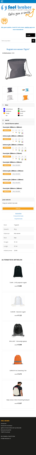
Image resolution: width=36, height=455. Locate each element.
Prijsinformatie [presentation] (18, 219)
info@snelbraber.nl (6, 438)
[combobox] (16, 41)
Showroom (3, 423)
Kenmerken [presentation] (18, 213)
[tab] (18, 213)
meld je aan (28, 27)
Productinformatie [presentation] (18, 216)
